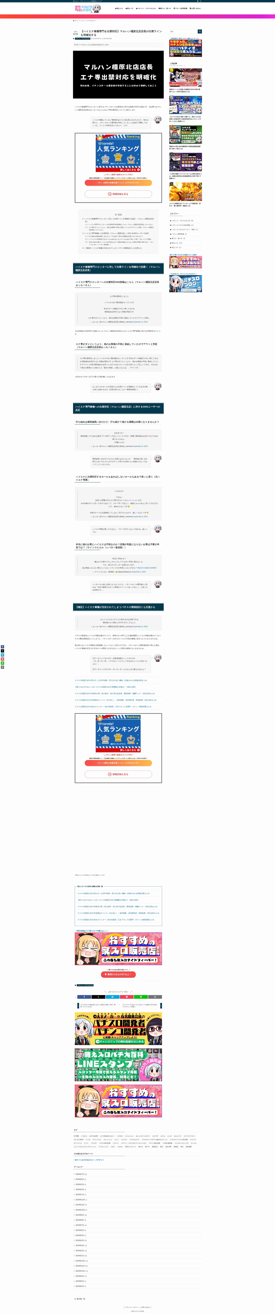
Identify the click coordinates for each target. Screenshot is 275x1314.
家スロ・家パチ (178, 238)
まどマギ (155, 1136)
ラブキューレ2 (103, 1146)
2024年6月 (81, 1230)
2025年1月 (81, 1194)
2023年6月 (81, 1286)
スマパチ (193, 1139)
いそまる (84, 1136)
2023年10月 (82, 1271)
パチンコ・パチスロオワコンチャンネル (133, 1143)
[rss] (197, 1)
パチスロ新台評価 (104, 1143)
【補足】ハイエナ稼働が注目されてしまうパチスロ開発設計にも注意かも (113, 248)
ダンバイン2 (78, 1143)
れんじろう (177, 1136)
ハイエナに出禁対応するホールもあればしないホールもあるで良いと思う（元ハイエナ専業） (120, 239)
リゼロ (113, 1146)
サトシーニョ (108, 1139)
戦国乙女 (155, 1146)
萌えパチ (176, 247)
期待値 (176, 1146)
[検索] (200, 1)
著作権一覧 (81, 1299)
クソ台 (88, 1139)
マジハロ (193, 1143)
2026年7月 (81, 1174)
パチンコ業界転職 (179, 234)
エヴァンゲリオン (189, 1136)
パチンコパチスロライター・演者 (185, 229)
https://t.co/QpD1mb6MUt (147, 568)
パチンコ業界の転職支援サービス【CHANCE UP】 (118, 183)
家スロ (141, 1146)
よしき (169, 1136)
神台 (182, 1146)
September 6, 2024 (140, 322)
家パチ (147, 1146)
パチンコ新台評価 (154, 1143)
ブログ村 (91, 875)
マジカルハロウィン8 (181, 1143)
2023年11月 (82, 1266)
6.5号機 (76, 1136)
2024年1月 (81, 1256)
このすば (119, 1136)
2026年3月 (81, 1184)
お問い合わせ (145, 1307)
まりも (163, 1136)
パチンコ (115, 1143)
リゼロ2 (119, 1146)
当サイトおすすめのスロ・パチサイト (89, 1160)
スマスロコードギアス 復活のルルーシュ (154, 1139)
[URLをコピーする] (155, 997)
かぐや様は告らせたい (107, 1136)
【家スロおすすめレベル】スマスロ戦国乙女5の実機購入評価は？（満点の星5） (106, 687)
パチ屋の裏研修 (167, 1143)
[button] (84, 997)
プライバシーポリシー (132, 1307)
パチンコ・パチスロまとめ (83, 38)
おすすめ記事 (93, 1136)
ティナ (86, 1143)
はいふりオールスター (143, 1136)
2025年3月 (81, 1189)
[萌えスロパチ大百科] (87, 8)
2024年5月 (81, 1235)
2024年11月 (81, 1205)
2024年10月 (81, 1210)
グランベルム (97, 1139)
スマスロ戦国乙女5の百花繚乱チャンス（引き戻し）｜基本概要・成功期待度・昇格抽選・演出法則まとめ (116, 700)
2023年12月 (82, 1261)
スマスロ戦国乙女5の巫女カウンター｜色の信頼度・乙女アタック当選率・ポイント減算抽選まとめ (113, 707)
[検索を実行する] (200, 31)
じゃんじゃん (129, 1136)
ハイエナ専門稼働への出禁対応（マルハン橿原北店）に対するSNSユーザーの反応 (117, 233)
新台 (161, 1146)
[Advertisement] (118, 810)
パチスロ (94, 1143)
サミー (117, 1139)
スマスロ (124, 1139)
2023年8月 (81, 1281)
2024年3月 (81, 1245)
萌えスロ (177, 243)
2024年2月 (81, 1251)
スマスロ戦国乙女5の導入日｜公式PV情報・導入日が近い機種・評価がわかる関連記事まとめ (111, 680)
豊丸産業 (189, 1146)
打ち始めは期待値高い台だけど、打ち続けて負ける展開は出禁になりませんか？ (116, 236)
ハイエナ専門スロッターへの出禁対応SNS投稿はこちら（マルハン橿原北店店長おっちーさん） (121, 224)
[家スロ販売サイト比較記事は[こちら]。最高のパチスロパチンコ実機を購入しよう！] (137, 16)
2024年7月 (81, 1225)
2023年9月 (81, 1276)
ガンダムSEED (78, 1139)
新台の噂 (168, 1146)
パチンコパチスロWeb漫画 (182, 225)
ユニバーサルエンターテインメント (85, 1146)
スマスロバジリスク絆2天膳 (179, 1139)
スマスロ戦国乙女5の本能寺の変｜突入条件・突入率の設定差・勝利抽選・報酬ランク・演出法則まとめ (115, 693)
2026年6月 (81, 1179)
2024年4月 (81, 1240)
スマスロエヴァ (134, 1139)
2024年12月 (81, 1200)
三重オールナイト (130, 1146)
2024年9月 (81, 1215)
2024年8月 (81, 1220)
